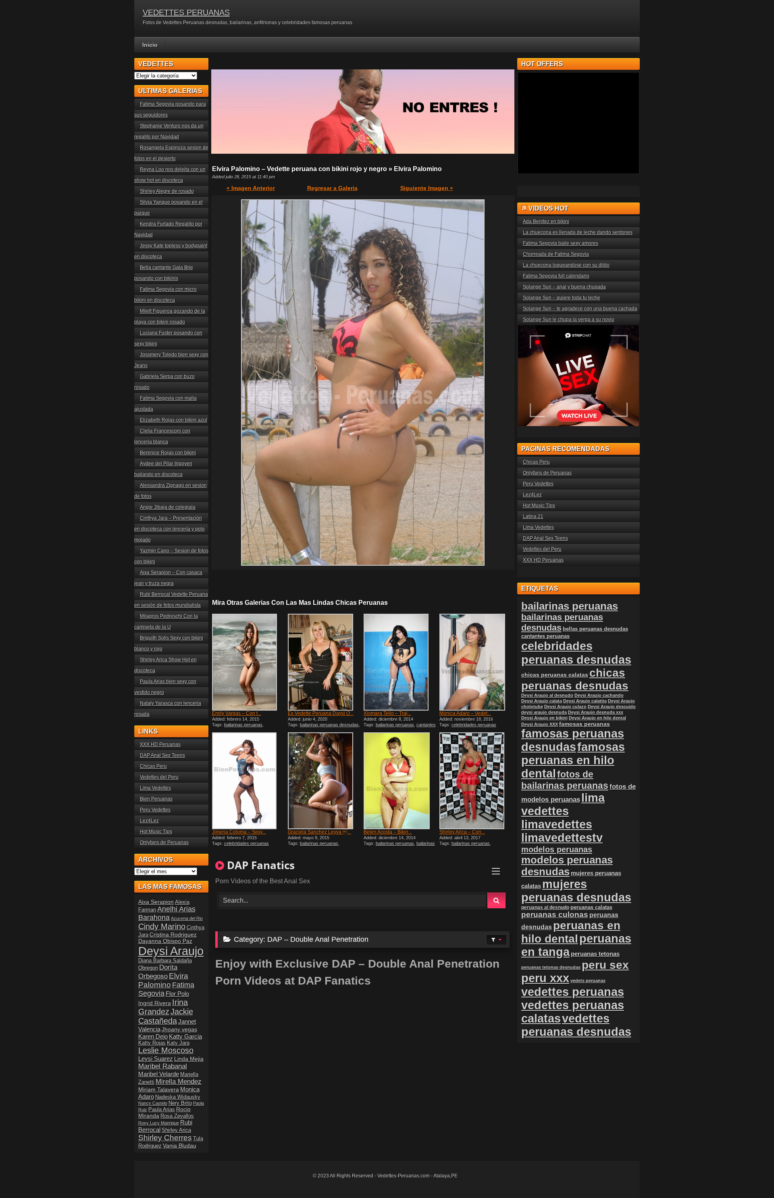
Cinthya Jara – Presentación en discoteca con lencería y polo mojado (169, 529)
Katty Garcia (185, 1036)
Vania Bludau (179, 1145)
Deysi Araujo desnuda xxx (595, 712)
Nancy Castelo (152, 1103)
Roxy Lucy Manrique (158, 1123)
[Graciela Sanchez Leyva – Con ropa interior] (325, 780)
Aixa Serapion (156, 902)
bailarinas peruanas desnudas (329, 724)
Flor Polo (177, 993)
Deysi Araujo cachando (599, 695)
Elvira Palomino (163, 980)
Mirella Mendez (179, 1081)
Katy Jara (178, 1043)
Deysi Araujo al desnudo (547, 695)
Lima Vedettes (155, 788)
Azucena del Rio (187, 918)
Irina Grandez (163, 1007)
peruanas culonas (554, 914)
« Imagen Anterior (251, 188)
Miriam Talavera (158, 1089)
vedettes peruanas (572, 991)
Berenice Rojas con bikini (168, 453)
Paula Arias (161, 1109)
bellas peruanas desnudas (595, 629)
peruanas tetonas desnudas (550, 967)
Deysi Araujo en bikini (544, 717)
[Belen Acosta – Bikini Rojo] (401, 780)
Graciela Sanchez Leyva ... (319, 832)
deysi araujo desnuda (544, 712)
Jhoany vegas (179, 1029)
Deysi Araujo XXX (539, 724)
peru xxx (545, 978)
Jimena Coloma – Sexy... (239, 832)
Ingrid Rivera (154, 1003)
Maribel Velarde (158, 1073)
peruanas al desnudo (545, 907)
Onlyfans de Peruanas (164, 842)
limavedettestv (562, 837)
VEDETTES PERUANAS (186, 12)
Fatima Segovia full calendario (556, 276)
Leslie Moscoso (166, 1050)
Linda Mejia (189, 1059)
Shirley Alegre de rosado (167, 191)
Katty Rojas (152, 1043)
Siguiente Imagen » (426, 188)
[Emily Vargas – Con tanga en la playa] (249, 662)
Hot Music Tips (156, 831)
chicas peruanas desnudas (574, 679)
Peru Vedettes (155, 810)
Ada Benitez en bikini (546, 221)
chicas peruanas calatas (554, 675)
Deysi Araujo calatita (585, 700)
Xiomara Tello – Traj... (387, 713)
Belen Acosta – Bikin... (388, 832)
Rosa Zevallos (177, 1116)
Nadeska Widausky (177, 1097)
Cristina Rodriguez (173, 934)
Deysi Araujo (171, 951)
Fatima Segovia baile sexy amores (560, 243)
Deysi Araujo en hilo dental (597, 717)
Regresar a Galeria (332, 188)
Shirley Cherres (165, 1137)
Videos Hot (548, 208)
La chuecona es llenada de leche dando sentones (578, 232)
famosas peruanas (584, 724)
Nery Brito (180, 1103)
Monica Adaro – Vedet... (465, 713)
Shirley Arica (176, 1130)
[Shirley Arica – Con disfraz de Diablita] (476, 780)
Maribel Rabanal (162, 1066)
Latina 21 (533, 516)
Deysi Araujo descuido (612, 706)
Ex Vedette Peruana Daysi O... (321, 713)
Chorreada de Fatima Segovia (556, 254)
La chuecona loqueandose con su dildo (566, 265)
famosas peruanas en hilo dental (573, 760)
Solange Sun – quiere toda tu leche (561, 298)
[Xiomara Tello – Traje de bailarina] (401, 662)
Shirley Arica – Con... (462, 832)
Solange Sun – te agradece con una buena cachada (580, 309)
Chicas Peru (153, 766)
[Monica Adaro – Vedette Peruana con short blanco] (476, 662)
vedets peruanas (587, 980)
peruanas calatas (591, 907)
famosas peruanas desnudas (572, 740)
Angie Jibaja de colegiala (168, 507)
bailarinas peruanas (243, 724)
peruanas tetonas (595, 953)
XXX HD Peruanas (160, 744)
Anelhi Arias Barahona (167, 913)
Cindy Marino (161, 926)
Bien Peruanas (156, 799)
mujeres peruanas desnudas (576, 891)
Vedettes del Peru (159, 777)
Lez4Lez (149, 821)
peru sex (605, 965)
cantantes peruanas (545, 636)
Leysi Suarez (155, 1058)
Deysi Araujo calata (541, 700)
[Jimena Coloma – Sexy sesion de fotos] (249, 780)
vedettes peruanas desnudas (576, 1025)
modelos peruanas (556, 849)
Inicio (150, 45)
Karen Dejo (153, 1036)
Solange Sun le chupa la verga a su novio (568, 319)
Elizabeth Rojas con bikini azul (173, 420)
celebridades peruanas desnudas (576, 652)
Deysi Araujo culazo (565, 706)
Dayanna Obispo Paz (165, 941)
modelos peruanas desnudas (567, 865)
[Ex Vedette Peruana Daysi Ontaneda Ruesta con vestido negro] (325, 662)
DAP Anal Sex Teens (162, 755)
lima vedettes (563, 804)
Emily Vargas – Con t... (236, 713)
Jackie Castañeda (165, 1016)
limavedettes (556, 824)
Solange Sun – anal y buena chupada (564, 287)
